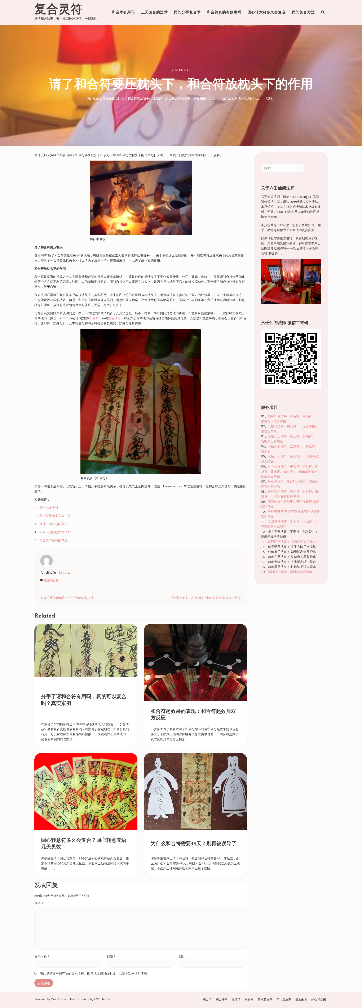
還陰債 (236, 999)
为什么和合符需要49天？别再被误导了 (194, 843)
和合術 (207, 999)
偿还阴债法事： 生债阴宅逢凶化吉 (292, 541)
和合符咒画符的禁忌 (53, 540)
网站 (182, 956)
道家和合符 (51, 580)
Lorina (85, 999)
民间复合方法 (303, 12)
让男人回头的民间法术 (55, 532)
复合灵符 (58, 10)
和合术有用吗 (123, 12)
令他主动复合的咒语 (53, 524)
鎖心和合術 (318, 999)
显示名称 (41, 956)
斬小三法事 (284, 999)
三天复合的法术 (154, 12)
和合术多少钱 (48, 507)
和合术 (94, 318)
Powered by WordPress (50, 999)
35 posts (64, 572)
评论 (38, 903)
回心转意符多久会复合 (267, 12)
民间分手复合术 (187, 12)
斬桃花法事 (265, 999)
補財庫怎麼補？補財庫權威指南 (290, 572)
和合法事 (222, 999)
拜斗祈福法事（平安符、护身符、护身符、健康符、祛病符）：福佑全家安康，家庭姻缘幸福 (291, 471)
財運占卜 (301, 999)
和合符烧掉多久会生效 (55, 516)
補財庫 (249, 999)
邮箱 (111, 956)
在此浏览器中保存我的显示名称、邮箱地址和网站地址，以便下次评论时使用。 (95, 973)
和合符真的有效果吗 (224, 12)
